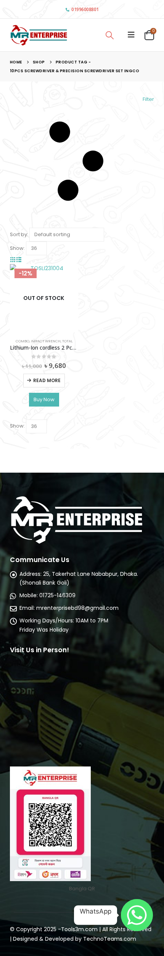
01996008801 (85, 9)
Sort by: (19, 234)
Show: (17, 248)
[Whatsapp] (137, 915)
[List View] (19, 259)
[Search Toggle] (109, 35)
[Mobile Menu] (131, 34)
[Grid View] (13, 259)
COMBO (22, 341)
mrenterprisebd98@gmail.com (77, 608)
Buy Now (44, 399)
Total (67, 341)
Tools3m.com (79, 929)
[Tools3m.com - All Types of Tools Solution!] (38, 34)
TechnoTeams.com (109, 939)
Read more (47, 380)
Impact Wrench (46, 341)
